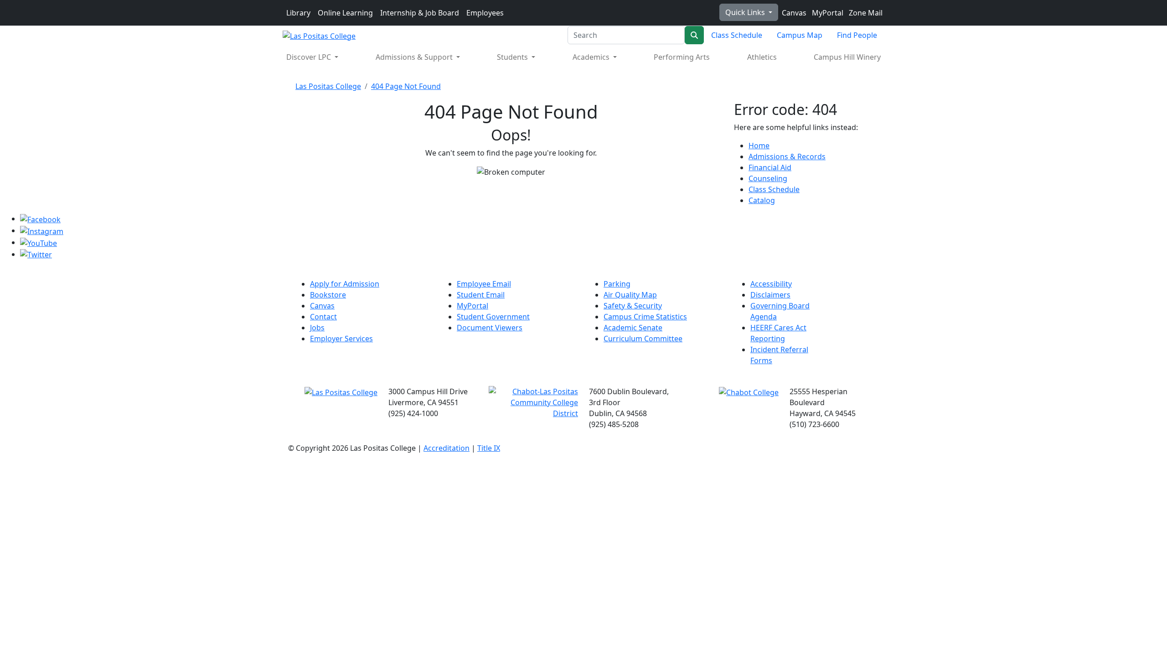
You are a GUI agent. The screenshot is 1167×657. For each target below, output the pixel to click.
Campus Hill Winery (847, 57)
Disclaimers (770, 295)
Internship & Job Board (419, 13)
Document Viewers (489, 328)
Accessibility (771, 284)
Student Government (493, 317)
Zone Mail (865, 13)
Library (298, 13)
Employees (485, 13)
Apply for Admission (344, 284)
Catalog (762, 200)
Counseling (768, 178)
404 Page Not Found (406, 86)
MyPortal (826, 13)
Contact (323, 317)
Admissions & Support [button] (415, 57)
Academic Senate (633, 328)
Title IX (488, 448)
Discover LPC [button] (309, 57)
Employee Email (484, 284)
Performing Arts (682, 57)
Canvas (793, 13)
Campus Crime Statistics (645, 317)
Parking (617, 284)
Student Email (481, 295)
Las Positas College (328, 86)
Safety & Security (633, 306)
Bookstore (328, 295)
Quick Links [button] (746, 12)
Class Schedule (736, 35)
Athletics (762, 57)
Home (759, 146)
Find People (857, 35)
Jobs (317, 328)
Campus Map (799, 35)
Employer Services (341, 339)
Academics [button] (592, 57)
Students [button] (513, 57)
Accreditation (446, 448)
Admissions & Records (787, 156)
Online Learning (345, 13)
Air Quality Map (630, 295)
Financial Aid (770, 167)
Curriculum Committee (643, 339)
